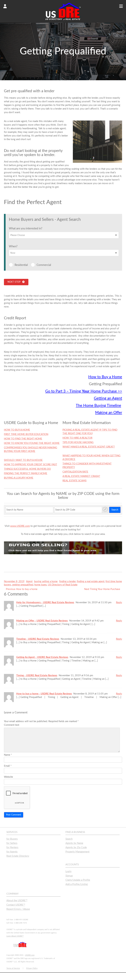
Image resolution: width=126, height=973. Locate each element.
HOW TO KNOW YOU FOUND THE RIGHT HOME (32, 443)
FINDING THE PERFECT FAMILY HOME (25, 473)
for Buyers (12, 839)
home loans (40, 585)
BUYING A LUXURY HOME (18, 478)
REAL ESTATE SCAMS (74, 480)
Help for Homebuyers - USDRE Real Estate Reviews (45, 602)
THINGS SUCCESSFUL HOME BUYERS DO (27, 469)
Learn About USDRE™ (15, 936)
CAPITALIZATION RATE (75, 472)
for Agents (12, 852)
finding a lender (67, 581)
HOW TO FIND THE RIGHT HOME (23, 439)
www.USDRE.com (20, 526)
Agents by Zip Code (76, 847)
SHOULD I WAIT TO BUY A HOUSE (23, 460)
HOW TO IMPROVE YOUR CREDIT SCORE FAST (30, 464)
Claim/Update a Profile (77, 880)
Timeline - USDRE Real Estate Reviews (37, 639)
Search (114, 510)
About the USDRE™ (16, 900)
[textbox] (64, 235)
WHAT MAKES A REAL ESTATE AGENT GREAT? (89, 447)
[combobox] (64, 235)
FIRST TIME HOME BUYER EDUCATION (26, 434)
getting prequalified (22, 585)
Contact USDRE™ (15, 905)
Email (7, 766)
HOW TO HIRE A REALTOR (77, 438)
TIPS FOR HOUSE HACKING (78, 442)
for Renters (12, 847)
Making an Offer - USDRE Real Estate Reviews (42, 621)
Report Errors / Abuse (18, 909)
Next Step (15, 282)
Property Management (77, 852)
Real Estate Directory (17, 856)
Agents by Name (74, 843)
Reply (119, 602)
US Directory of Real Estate (62, 585)
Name (8, 755)
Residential (21, 265)
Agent (29, 581)
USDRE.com (29, 955)
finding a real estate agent (90, 581)
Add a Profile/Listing (76, 884)
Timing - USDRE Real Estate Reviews (36, 675)
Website (8, 777)
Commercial (44, 265)
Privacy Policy (32, 968)
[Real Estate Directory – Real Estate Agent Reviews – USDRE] (63, 20)
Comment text (11, 725)
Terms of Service (13, 968)
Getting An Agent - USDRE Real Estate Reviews (42, 657)
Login (68, 871)
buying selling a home (46, 581)
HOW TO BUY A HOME (17, 430)
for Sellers (11, 843)
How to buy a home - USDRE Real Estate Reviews (44, 694)
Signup (69, 876)
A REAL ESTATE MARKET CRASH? (81, 476)
